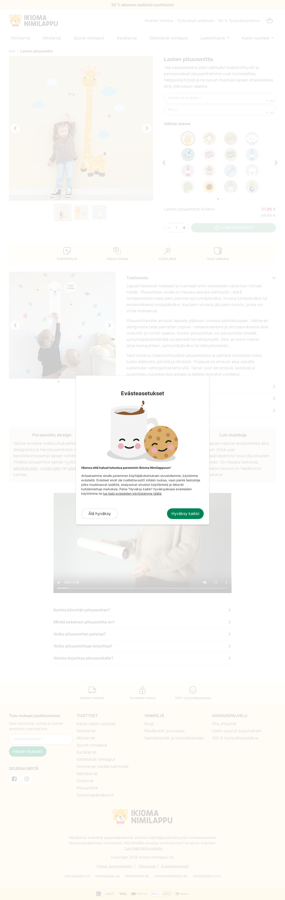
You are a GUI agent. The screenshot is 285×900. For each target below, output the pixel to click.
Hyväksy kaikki (185, 513)
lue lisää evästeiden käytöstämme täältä (132, 493)
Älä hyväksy (99, 513)
